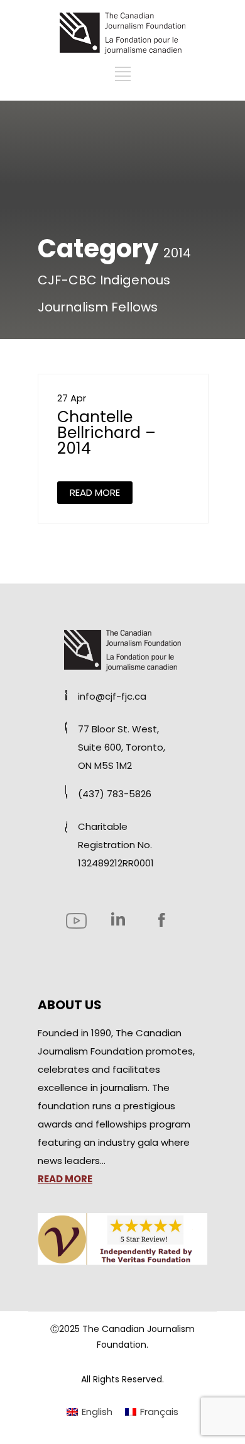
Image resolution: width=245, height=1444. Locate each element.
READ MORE (95, 492)
